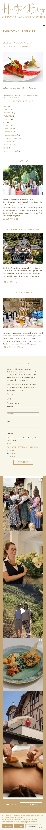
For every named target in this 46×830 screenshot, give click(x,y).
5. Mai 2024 (6, 46)
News (5, 122)
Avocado (23, 95)
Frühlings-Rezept (8, 97)
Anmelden (23, 462)
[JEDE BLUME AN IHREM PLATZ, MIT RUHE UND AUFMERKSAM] (23, 557)
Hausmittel (7, 116)
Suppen (8, 141)
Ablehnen (19, 826)
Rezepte (6, 126)
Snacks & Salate (11, 138)
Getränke (9, 132)
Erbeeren (29, 95)
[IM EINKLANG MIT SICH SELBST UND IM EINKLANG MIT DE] (23, 611)
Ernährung (7, 113)
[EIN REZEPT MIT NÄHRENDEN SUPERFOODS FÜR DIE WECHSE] (23, 664)
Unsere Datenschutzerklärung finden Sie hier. (22, 447)
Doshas (6, 110)
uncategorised (9, 145)
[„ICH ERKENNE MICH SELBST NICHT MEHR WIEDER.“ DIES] (23, 770)
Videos (5, 148)
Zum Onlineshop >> (13, 347)
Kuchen (16, 97)
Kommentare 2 (26, 46)
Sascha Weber (17, 46)
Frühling (35, 95)
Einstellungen (24, 822)
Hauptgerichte (11, 135)
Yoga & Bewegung (10, 151)
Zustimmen (8, 826)
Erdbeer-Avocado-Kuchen (17, 42)
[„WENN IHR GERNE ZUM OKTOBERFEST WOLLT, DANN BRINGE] (23, 504)
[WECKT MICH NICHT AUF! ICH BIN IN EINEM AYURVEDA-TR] (23, 717)
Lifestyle (6, 119)
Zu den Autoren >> (12, 219)
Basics (5, 106)
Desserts (10, 95)
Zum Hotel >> (10, 282)
